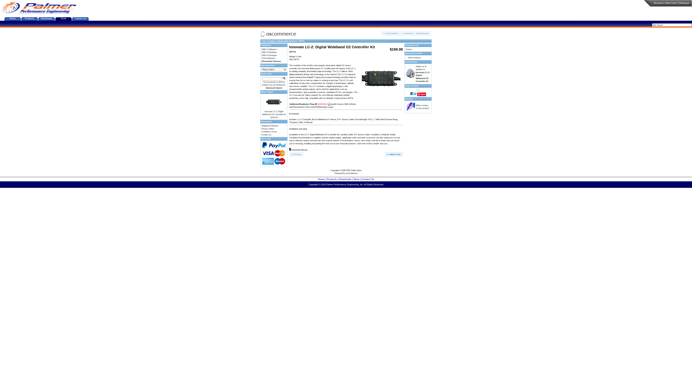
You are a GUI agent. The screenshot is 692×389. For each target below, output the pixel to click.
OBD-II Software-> (269, 49)
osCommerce (352, 173)
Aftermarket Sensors (287, 41)
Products (29, 18)
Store (63, 18)
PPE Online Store (353, 170)
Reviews (409, 99)
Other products (414, 58)
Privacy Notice (267, 129)
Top (264, 41)
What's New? (267, 92)
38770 (301, 41)
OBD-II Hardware (269, 52)
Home (13, 18)
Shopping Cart (412, 45)
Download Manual (299, 150)
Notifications (411, 62)
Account (658, 2)
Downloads (46, 18)
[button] (391, 33)
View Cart (670, 2)
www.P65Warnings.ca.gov (322, 107)
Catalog (271, 41)
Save (423, 94)
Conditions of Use (269, 132)
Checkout (683, 2)
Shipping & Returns (269, 126)
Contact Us (80, 18)
